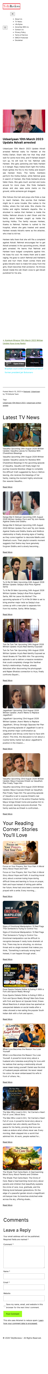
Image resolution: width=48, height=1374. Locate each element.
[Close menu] (12, 14)
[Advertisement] (24, 85)
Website (6, 1293)
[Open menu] (5, 28)
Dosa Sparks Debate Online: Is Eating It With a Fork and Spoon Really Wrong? (23, 990)
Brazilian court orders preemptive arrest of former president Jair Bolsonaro (15, 352)
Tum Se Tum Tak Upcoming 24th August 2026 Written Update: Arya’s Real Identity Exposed (23, 645)
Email (6, 1282)
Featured (26, 391)
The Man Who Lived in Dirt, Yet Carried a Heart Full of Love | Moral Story (24, 1113)
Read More (7, 487)
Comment (8, 1244)
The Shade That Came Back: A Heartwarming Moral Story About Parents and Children (23, 1173)
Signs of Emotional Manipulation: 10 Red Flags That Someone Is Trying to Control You (23, 927)
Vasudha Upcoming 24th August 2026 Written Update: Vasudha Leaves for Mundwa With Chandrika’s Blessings (23, 451)
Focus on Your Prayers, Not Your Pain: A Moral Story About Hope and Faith (23, 867)
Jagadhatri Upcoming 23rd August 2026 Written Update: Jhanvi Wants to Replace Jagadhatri (21, 712)
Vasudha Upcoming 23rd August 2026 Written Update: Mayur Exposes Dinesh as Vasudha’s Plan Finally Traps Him (23, 781)
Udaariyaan (35, 391)
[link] (8, 351)
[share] (21, 351)
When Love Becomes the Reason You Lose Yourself (22, 1050)
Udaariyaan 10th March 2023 (14, 403)
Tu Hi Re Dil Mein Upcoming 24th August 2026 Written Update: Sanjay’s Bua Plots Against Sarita (23, 584)
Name (6, 1271)
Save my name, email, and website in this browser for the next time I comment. (24, 1306)
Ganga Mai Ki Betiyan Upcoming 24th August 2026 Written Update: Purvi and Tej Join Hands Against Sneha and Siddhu (23, 519)
